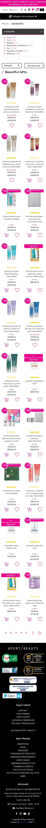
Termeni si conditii (23, 766)
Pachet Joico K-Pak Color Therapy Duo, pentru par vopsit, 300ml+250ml (34, 164)
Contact (23, 710)
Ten (11, 40)
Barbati (12, 43)
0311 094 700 (24, 800)
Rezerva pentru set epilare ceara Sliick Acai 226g (34, 603)
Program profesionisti (23, 757)
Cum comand (23, 713)
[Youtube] (25, 814)
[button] (11, 125)
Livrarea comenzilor (23, 720)
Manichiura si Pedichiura (20, 45)
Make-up (13, 53)
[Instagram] (20, 814)
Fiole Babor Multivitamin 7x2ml (34, 382)
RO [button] (42, 10)
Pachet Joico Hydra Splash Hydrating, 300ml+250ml (11, 273)
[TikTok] (29, 814)
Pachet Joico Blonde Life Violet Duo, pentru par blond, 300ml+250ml (11, 328)
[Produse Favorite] (32, 9)
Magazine (23, 750)
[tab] (23, 42)
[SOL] (23, 688)
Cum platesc (23, 717)
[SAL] (23, 680)
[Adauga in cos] (28, 125)
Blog (23, 747)
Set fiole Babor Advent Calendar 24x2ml (11, 492)
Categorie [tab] (9, 31)
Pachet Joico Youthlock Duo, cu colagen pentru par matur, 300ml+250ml (34, 493)
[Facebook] (16, 814)
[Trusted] (9, 658)
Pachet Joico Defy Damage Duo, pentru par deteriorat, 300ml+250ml (34, 109)
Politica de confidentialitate (23, 773)
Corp (11, 37)
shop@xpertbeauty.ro (24, 808)
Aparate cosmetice (17, 51)
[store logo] (9, 9)
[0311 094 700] (25, 9)
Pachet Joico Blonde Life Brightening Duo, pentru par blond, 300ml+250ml (11, 164)
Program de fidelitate (23, 753)
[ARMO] (9, 669)
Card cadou (23, 760)
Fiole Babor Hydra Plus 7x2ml (34, 547)
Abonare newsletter (23, 763)
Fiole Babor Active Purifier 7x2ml (11, 547)
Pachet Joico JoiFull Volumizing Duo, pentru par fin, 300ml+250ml (11, 383)
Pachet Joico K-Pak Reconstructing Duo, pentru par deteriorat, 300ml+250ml (11, 109)
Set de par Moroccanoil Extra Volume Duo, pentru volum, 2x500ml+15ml (11, 603)
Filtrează (8, 65)
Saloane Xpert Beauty (23, 730)
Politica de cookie (23, 770)
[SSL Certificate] (12, 695)
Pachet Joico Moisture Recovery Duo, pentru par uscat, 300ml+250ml (34, 328)
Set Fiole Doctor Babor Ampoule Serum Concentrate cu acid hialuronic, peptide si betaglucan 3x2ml (34, 219)
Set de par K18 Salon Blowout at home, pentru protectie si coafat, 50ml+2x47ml (11, 438)
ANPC (23, 776)
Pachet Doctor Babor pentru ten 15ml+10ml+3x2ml (34, 438)
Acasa (6, 24)
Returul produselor (23, 723)
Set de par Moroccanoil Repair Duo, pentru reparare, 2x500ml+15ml (35, 273)
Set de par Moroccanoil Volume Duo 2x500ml (11, 217)
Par (12, 48)
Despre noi (23, 744)
